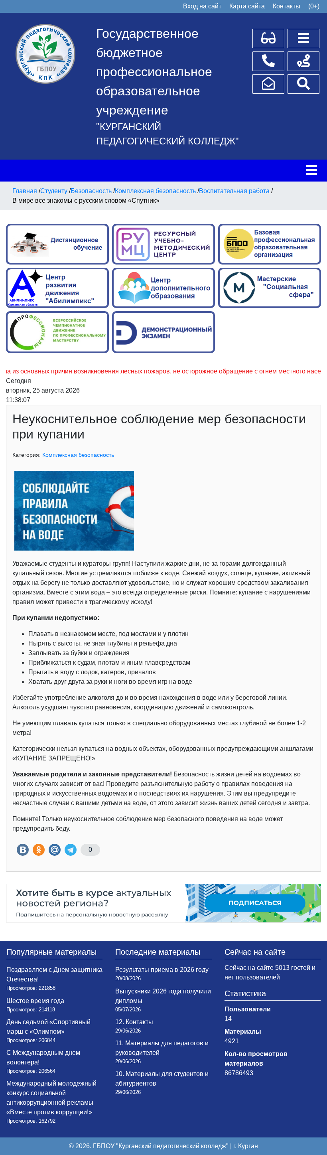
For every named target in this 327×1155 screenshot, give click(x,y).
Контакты (286, 6)
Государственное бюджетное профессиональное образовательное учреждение (154, 71)
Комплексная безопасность (78, 455)
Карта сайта (247, 6)
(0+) (313, 6)
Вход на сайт (202, 6)
